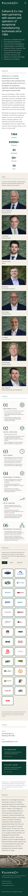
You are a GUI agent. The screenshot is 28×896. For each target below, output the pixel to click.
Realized (19, 562)
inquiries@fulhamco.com (8, 885)
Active (11, 562)
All (5, 562)
